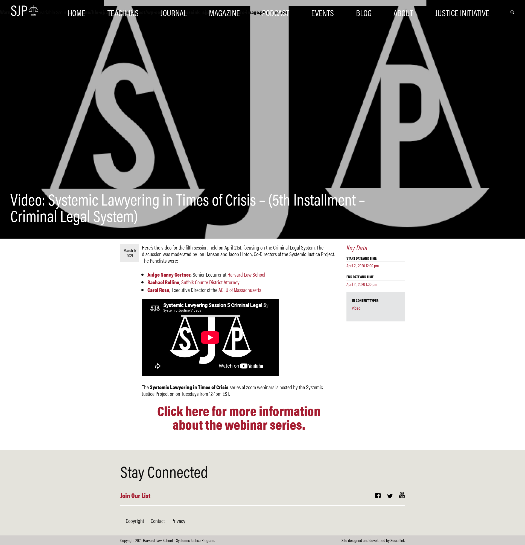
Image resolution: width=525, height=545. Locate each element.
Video (356, 308)
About (403, 11)
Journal (174, 11)
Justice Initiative (462, 11)
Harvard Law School (246, 274)
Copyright (135, 521)
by (373, 540)
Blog (364, 11)
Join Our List (135, 495)
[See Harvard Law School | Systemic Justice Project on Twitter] (390, 496)
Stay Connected (164, 471)
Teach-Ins (123, 11)
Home (76, 11)
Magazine (224, 11)
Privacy (178, 521)
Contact (158, 521)
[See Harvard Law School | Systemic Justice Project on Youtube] (402, 496)
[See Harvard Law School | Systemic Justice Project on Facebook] (378, 496)
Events (322, 11)
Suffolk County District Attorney (210, 282)
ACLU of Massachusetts (239, 290)
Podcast (275, 11)
